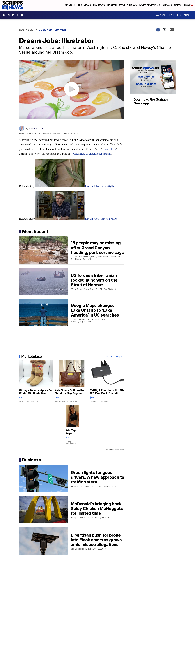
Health (112, 5)
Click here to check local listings (92, 153)
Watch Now (182, 5)
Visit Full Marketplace (114, 356)
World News (128, 5)
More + (187, 14)
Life (179, 14)
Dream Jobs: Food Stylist (100, 186)
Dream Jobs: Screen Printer (101, 218)
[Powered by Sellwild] (119, 450)
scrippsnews (5, 15)
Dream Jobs (109, 149)
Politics (99, 5)
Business (26, 29)
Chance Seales (37, 128)
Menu (69, 5)
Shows (167, 5)
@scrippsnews (23, 15)
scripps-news (14, 15)
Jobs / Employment (53, 29)
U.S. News (84, 5)
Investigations (149, 5)
